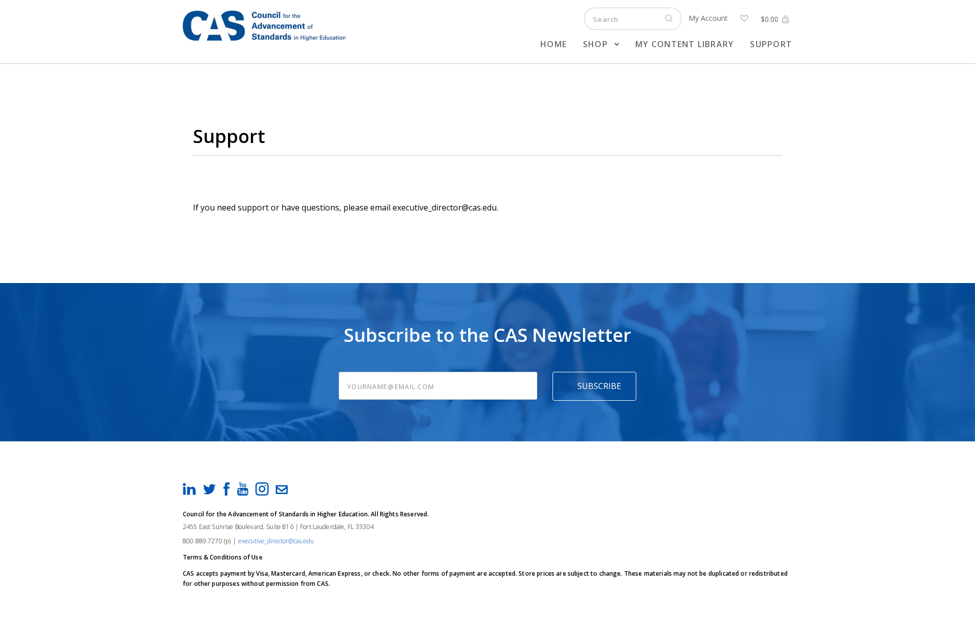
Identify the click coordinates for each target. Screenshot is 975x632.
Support (771, 44)
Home (553, 44)
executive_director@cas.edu (276, 541)
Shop (596, 44)
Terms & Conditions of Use (223, 557)
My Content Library (684, 44)
